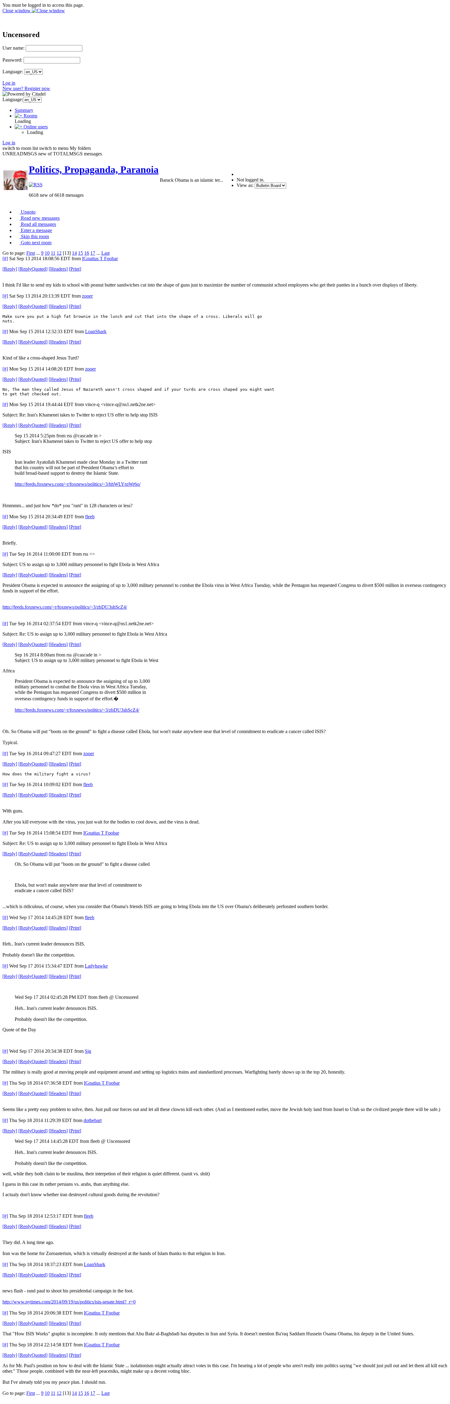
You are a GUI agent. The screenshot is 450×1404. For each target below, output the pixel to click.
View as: (245, 185)
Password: (12, 60)
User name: (13, 48)
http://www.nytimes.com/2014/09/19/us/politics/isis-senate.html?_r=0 (69, 1301)
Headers (58, 269)
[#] (5, 258)
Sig (88, 1051)
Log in (8, 83)
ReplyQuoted (32, 269)
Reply (9, 269)
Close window (17, 10)
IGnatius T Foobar (100, 258)
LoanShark (96, 331)
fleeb (90, 516)
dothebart (93, 1120)
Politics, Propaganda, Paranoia (94, 169)
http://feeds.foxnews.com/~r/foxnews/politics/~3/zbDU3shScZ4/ (64, 607)
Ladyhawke (96, 965)
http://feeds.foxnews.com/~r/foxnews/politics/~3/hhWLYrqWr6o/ (78, 484)
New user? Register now (26, 88)
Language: (12, 71)
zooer (87, 296)
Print (75, 269)
